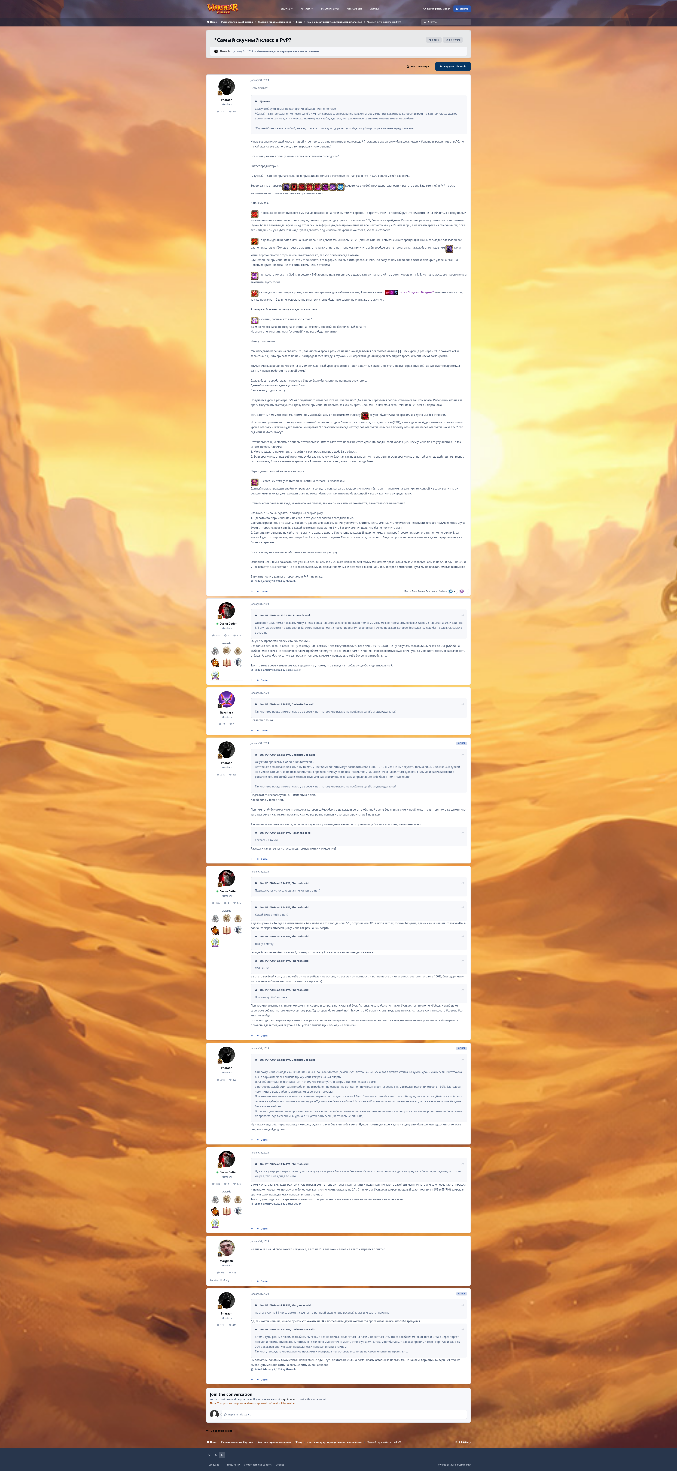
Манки (407, 591)
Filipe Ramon (418, 591)
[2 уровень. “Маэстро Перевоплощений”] (238, 662)
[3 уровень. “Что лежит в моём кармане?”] (226, 662)
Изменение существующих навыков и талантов (288, 51)
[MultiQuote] (251, 591)
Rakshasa (226, 712)
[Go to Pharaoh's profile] (216, 51)
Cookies (280, 1464)
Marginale (227, 1261)
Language (214, 1464)
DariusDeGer (228, 624)
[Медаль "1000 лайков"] (215, 650)
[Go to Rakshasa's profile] (226, 699)
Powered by (454, 1464)
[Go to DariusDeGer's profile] (226, 610)
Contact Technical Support (258, 1464)
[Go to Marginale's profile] (226, 1248)
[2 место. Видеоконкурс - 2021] (215, 675)
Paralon (430, 591)
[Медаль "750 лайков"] (226, 650)
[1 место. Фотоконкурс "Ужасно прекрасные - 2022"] (215, 662)
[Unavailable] (391, 292)
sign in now (288, 1399)
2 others (443, 591)
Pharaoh (225, 51)
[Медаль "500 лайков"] (238, 650)
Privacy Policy (233, 1464)
